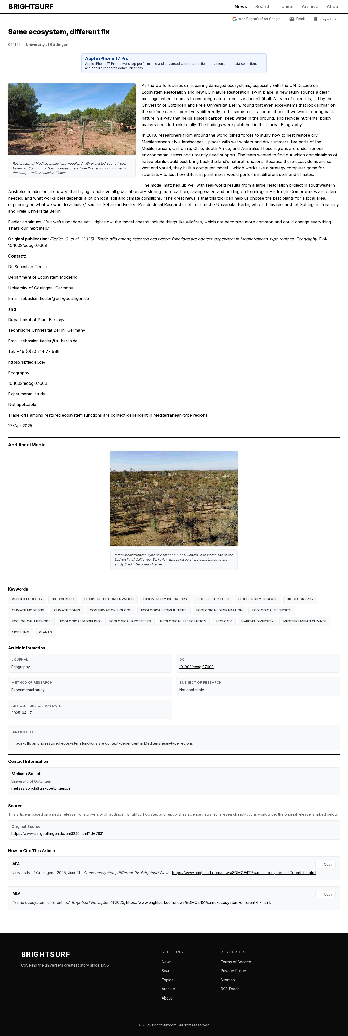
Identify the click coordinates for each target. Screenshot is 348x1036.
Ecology (224, 621)
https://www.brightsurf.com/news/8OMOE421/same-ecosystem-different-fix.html (244, 872)
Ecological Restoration (183, 621)
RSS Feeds (230, 989)
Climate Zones (67, 610)
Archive (310, 6)
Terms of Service (236, 962)
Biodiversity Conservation (109, 599)
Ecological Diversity (271, 610)
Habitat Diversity (257, 621)
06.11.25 (14, 44)
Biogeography (300, 599)
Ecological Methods (31, 621)
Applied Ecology (27, 599)
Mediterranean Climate (304, 621)
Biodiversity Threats (257, 599)
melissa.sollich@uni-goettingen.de (41, 788)
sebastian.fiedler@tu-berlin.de (49, 340)
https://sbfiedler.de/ (26, 362)
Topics (286, 6)
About (333, 6)
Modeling (20, 632)
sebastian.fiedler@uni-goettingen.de (55, 298)
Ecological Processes (130, 621)
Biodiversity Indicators (165, 599)
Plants (45, 632)
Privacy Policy (233, 970)
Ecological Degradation (219, 610)
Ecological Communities (164, 610)
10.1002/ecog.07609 (27, 245)
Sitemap (228, 980)
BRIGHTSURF (30, 6)
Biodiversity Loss (213, 599)
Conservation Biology (111, 610)
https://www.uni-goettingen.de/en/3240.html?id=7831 (57, 833)
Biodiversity (63, 599)
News (241, 6)
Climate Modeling (28, 610)
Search (263, 6)
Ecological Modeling (80, 621)
